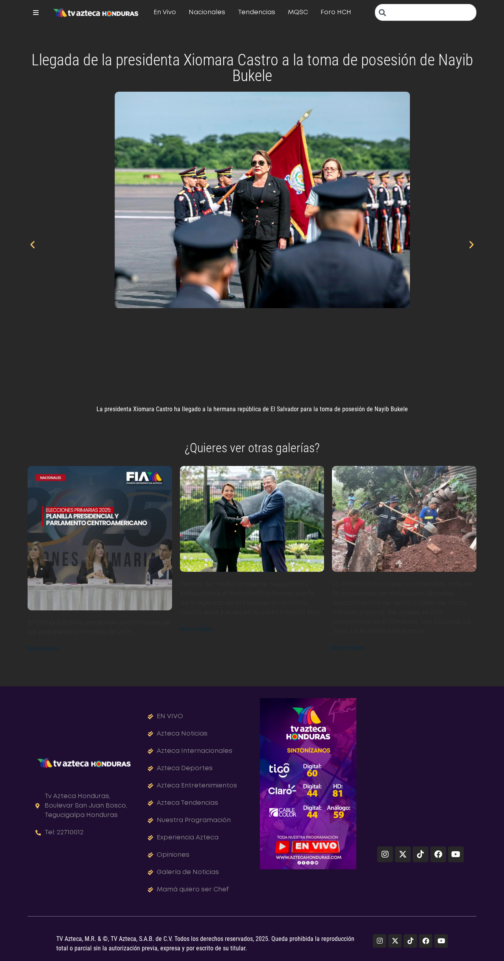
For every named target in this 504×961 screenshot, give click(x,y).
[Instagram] (385, 854)
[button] (32, 244)
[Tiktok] (420, 854)
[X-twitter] (403, 854)
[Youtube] (456, 854)
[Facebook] (438, 854)
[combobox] (425, 12)
